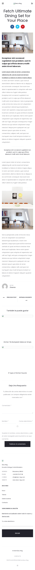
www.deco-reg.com (19, 480)
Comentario (6, 406)
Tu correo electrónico (8, 521)
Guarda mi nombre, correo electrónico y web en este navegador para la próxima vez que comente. (17, 436)
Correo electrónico (26, 421)
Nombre (5, 421)
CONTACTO (17, 556)
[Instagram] (17, 565)
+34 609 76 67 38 (18, 474)
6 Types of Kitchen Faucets (17, 373)
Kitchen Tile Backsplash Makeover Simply (17, 342)
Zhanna (12, 287)
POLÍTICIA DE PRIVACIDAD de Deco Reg (17, 560)
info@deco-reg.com (19, 477)
